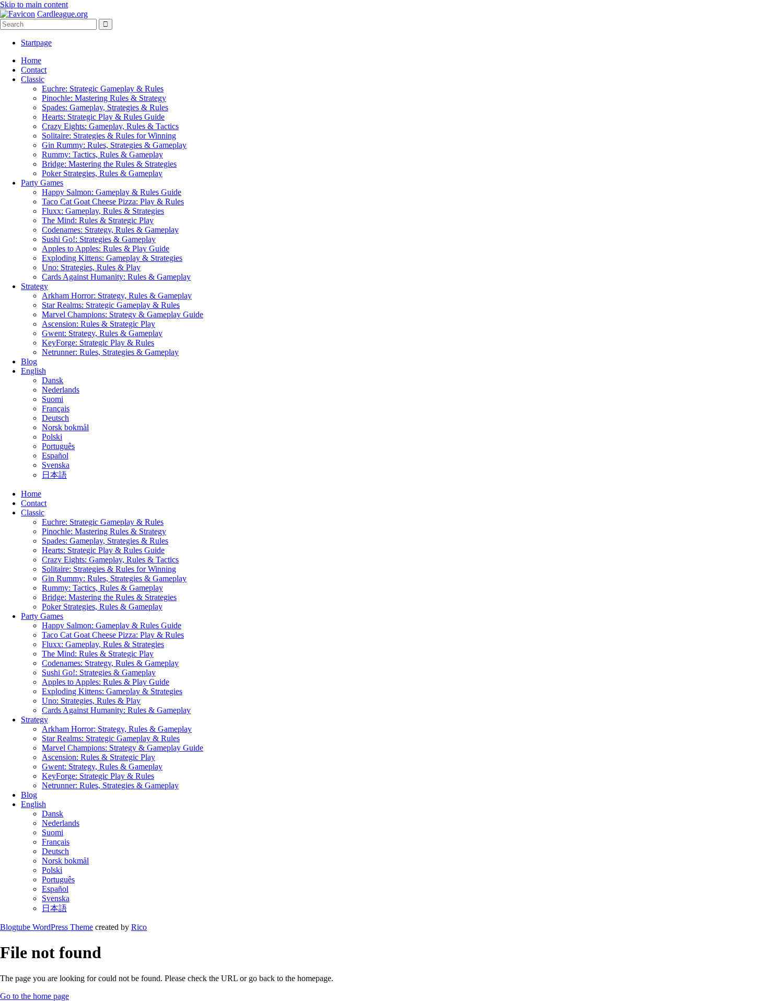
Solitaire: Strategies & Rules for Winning (109, 135)
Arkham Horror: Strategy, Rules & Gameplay (117, 295)
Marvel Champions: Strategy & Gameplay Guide (122, 314)
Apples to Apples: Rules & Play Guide (105, 248)
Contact (33, 69)
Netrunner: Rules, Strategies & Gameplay (110, 352)
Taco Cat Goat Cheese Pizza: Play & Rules (113, 201)
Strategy (34, 286)
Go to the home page (34, 996)
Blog (29, 361)
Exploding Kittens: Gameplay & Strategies (112, 258)
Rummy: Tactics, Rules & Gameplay (102, 154)
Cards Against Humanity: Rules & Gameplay (116, 276)
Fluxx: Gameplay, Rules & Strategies (103, 210)
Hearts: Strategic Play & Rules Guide (103, 116)
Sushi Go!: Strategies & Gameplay (99, 239)
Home (31, 60)
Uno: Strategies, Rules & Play (91, 267)
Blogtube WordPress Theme (46, 927)
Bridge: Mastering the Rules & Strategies (109, 163)
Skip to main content (34, 4)
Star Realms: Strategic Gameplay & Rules (111, 305)
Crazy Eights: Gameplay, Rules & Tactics (110, 126)
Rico (139, 927)
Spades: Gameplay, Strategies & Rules (105, 107)
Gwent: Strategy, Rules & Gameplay (102, 333)
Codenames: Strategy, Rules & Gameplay (110, 229)
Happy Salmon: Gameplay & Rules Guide (111, 192)
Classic (32, 79)
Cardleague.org (62, 13)
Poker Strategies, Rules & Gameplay (102, 173)
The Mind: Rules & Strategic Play (98, 220)
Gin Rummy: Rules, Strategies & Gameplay (114, 145)
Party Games (42, 182)
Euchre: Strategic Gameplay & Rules (103, 88)
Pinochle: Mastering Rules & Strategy (104, 98)
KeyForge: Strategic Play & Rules (98, 342)
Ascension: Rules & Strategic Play (98, 323)
